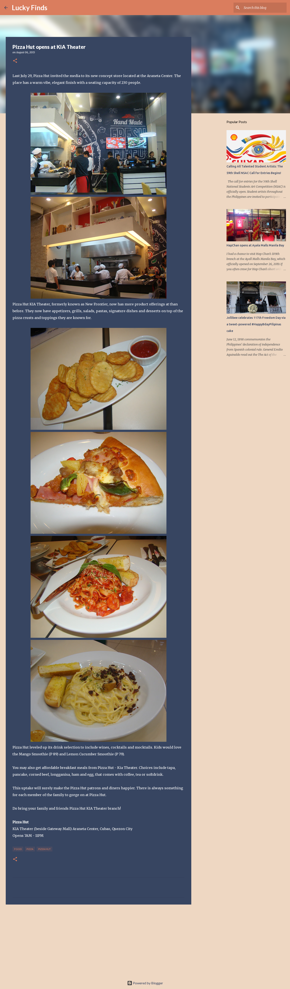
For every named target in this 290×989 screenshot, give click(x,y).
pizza (30, 849)
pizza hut (44, 849)
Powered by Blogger (147, 983)
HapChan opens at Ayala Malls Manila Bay (255, 245)
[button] (15, 61)
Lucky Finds (29, 7)
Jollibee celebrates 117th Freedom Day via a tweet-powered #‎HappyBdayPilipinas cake (256, 324)
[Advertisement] (98, 940)
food (18, 849)
